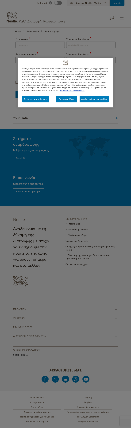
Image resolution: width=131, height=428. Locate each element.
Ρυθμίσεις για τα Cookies (36, 99)
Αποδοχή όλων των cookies (94, 99)
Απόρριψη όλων (66, 99)
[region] (65, 83)
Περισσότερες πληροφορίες (72, 90)
